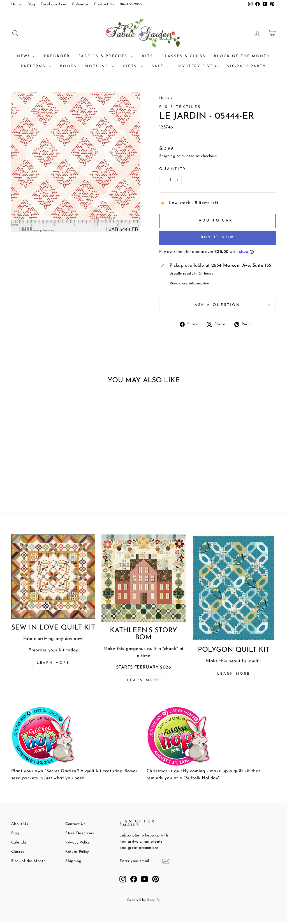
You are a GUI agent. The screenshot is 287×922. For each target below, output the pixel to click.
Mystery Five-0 (198, 66)
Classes (18, 852)
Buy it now (217, 237)
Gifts (131, 66)
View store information (189, 283)
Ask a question (217, 305)
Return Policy (77, 852)
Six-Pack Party (246, 66)
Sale (159, 66)
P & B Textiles (180, 107)
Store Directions (79, 833)
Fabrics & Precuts (103, 56)
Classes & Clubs (183, 56)
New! (24, 56)
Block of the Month (242, 56)
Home (16, 4)
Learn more (53, 663)
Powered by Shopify (143, 900)
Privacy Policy (77, 842)
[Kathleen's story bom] (143, 578)
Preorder (57, 56)
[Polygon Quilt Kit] (234, 587)
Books (68, 66)
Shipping (167, 156)
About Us (19, 824)
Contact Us (104, 4)
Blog (31, 4)
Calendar (80, 4)
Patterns (34, 66)
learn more (143, 680)
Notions (97, 66)
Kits (147, 56)
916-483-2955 (131, 4)
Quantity (173, 169)
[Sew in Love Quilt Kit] (53, 576)
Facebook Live (53, 4)
